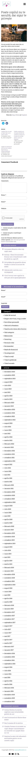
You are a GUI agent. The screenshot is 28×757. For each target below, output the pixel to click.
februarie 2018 (9, 605)
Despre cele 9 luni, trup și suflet (15, 319)
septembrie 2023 (9, 378)
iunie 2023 (8, 389)
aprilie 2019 (8, 561)
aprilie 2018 (8, 598)
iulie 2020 (7, 509)
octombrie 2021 (9, 457)
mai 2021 (7, 475)
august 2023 (8, 382)
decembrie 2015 (9, 695)
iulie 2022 (7, 427)
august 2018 (8, 588)
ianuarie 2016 (9, 691)
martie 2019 (8, 564)
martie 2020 (8, 523)
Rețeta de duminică (11, 350)
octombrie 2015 (9, 701)
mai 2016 (7, 677)
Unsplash (24, 115)
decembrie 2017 (9, 612)
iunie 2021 (7, 471)
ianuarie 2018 (9, 609)
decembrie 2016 (9, 653)
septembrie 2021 (9, 461)
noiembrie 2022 (9, 413)
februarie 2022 (9, 444)
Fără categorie (9, 332)
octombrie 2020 (9, 499)
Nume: (3, 195)
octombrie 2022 (9, 416)
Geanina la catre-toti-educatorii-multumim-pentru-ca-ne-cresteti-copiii (15, 738)
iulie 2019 (7, 550)
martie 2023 (8, 399)
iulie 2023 (7, 385)
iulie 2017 (7, 629)
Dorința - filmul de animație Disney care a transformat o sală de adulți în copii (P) (15, 257)
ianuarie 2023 (9, 406)
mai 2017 (7, 636)
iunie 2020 (8, 512)
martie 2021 (8, 482)
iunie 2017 (7, 633)
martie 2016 (8, 684)
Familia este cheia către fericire (15, 329)
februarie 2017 (9, 646)
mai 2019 (7, 557)
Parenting (7, 339)
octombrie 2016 (9, 660)
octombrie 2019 (9, 540)
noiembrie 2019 (9, 537)
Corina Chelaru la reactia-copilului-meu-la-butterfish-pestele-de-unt (14, 712)
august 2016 (8, 667)
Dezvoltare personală (11, 322)
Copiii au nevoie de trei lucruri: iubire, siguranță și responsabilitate (6, 149)
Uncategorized (9, 353)
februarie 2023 (9, 403)
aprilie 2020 (8, 519)
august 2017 (8, 626)
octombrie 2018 (9, 581)
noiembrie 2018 (9, 578)
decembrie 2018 (9, 574)
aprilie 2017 (8, 640)
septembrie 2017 (9, 622)
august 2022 (8, 423)
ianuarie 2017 (9, 650)
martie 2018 (8, 602)
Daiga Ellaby (15, 115)
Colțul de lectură (10, 315)
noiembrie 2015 (9, 698)
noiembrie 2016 (9, 657)
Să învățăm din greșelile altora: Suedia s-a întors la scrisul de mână (15, 264)
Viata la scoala (9, 363)
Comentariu (4, 181)
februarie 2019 (9, 567)
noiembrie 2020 (9, 495)
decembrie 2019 (9, 533)
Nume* (3, 290)
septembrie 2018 (9, 585)
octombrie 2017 (9, 619)
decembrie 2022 (9, 409)
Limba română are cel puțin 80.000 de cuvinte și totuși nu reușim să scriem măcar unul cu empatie (19, 135)
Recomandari (9, 346)
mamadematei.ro (20, 750)
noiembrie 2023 (9, 375)
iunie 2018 (7, 591)
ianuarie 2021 (9, 488)
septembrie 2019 (9, 543)
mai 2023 (7, 392)
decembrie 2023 (9, 372)
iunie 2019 (7, 554)
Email (3, 202)
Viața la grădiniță (10, 360)
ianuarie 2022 (9, 447)
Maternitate (8, 336)
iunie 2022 (8, 430)
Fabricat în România (11, 325)
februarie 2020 (9, 526)
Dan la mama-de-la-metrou (13, 723)
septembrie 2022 (9, 420)
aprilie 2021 (8, 478)
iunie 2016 (7, 674)
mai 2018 (7, 595)
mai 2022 (7, 433)
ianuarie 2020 (9, 530)
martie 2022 (8, 440)
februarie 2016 (9, 688)
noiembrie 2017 (9, 616)
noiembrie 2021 (9, 454)
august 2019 (8, 547)
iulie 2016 (7, 671)
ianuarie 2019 (9, 571)
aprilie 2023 (8, 396)
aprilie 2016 (8, 681)
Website (3, 208)
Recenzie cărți (9, 343)
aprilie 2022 (8, 437)
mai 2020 (7, 516)
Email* (3, 297)
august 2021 (8, 464)
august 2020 (8, 506)
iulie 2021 (7, 468)
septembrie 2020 (9, 502)
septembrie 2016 (9, 664)
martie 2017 (8, 643)
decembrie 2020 (9, 492)
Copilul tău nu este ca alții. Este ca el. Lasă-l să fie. (6, 133)
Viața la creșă (9, 356)
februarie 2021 (9, 485)
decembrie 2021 (9, 451)
